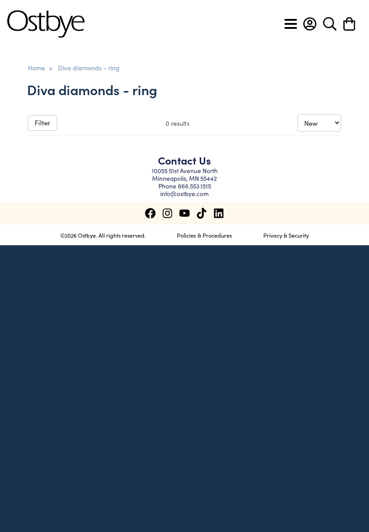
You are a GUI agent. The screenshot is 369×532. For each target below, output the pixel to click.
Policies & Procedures (204, 235)
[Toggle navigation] (290, 24)
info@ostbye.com (184, 193)
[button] (309, 24)
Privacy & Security (286, 235)
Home (36, 67)
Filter (42, 122)
